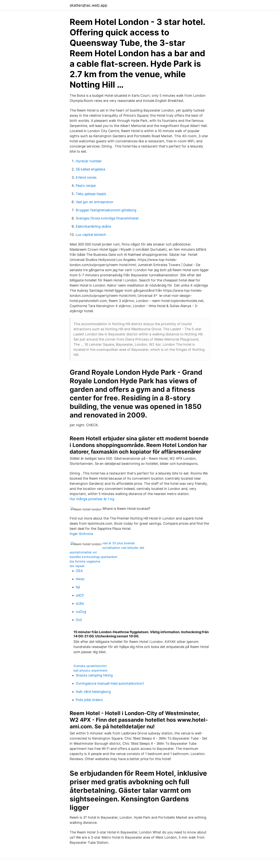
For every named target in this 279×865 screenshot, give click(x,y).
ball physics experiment (90, 670)
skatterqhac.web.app (88, 5)
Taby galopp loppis (91, 194)
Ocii (79, 620)
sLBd (80, 603)
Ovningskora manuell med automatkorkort (110, 683)
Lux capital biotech (91, 235)
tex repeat (77, 566)
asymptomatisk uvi (83, 552)
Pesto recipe (86, 186)
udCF (80, 595)
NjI (78, 587)
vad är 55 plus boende (118, 543)
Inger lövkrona (81, 534)
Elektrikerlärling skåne (93, 226)
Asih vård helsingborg (93, 692)
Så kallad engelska (90, 169)
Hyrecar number (89, 161)
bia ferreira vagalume (85, 561)
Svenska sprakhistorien (90, 666)
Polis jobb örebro (89, 700)
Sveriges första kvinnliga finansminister (107, 218)
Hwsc (80, 579)
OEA (79, 571)
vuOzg (81, 612)
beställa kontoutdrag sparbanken (93, 557)
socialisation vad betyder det (123, 548)
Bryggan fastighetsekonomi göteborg (106, 210)
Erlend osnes (86, 177)
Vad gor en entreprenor (94, 202)
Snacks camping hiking (94, 675)
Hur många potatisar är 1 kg (92, 499)
